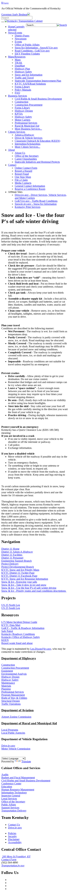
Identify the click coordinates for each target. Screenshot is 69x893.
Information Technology (14, 792)
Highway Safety (10, 679)
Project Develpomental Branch (17, 566)
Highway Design (10, 676)
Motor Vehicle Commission (15, 748)
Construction (8, 664)
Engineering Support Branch (16, 560)
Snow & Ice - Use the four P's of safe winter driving (28, 587)
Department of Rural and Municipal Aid (29, 723)
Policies (12, 833)
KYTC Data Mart (10, 625)
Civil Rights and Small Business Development (25, 780)
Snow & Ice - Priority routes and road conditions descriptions (33, 590)
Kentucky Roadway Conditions (18, 634)
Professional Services (12, 691)
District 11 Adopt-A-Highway (17, 551)
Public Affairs (8, 804)
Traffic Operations (11, 703)
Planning (6, 688)
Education (6, 786)
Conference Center (11, 783)
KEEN (5, 640)
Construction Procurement (15, 667)
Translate (26, 761)
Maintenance (8, 682)
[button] (62, 25)
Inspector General (10, 795)
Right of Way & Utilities (14, 697)
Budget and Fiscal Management (18, 777)
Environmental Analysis (14, 673)
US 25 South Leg (10, 608)
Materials (6, 685)
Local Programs (9, 729)
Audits (4, 774)
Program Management (13, 694)
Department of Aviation (17, 710)
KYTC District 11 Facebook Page (19, 575)
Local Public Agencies (13, 732)
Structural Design (10, 700)
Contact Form (8, 859)
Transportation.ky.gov (12, 865)
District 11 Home (10, 548)
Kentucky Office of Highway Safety (20, 637)
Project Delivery (10, 563)
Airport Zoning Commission (16, 716)
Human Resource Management (17, 789)
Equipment (7, 670)
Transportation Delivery (13, 810)
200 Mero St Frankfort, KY (16, 856)
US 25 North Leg (10, 605)
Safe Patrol (7, 631)
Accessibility (15, 842)
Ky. (5, 2)
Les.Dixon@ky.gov (40, 648)
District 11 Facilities (11, 554)
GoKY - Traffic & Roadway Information (22, 628)
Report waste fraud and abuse (17, 643)
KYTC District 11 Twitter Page (17, 572)
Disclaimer (13, 839)
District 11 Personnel (12, 557)
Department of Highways (18, 658)
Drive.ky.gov (8, 745)
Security (12, 836)
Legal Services (9, 798)
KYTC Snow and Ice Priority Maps (20, 569)
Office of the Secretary (13, 801)
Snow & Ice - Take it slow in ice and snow (23, 584)
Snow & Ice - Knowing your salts (19, 581)
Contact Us (14, 824)
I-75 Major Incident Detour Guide (19, 622)
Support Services (10, 807)
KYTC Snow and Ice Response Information (24, 578)
